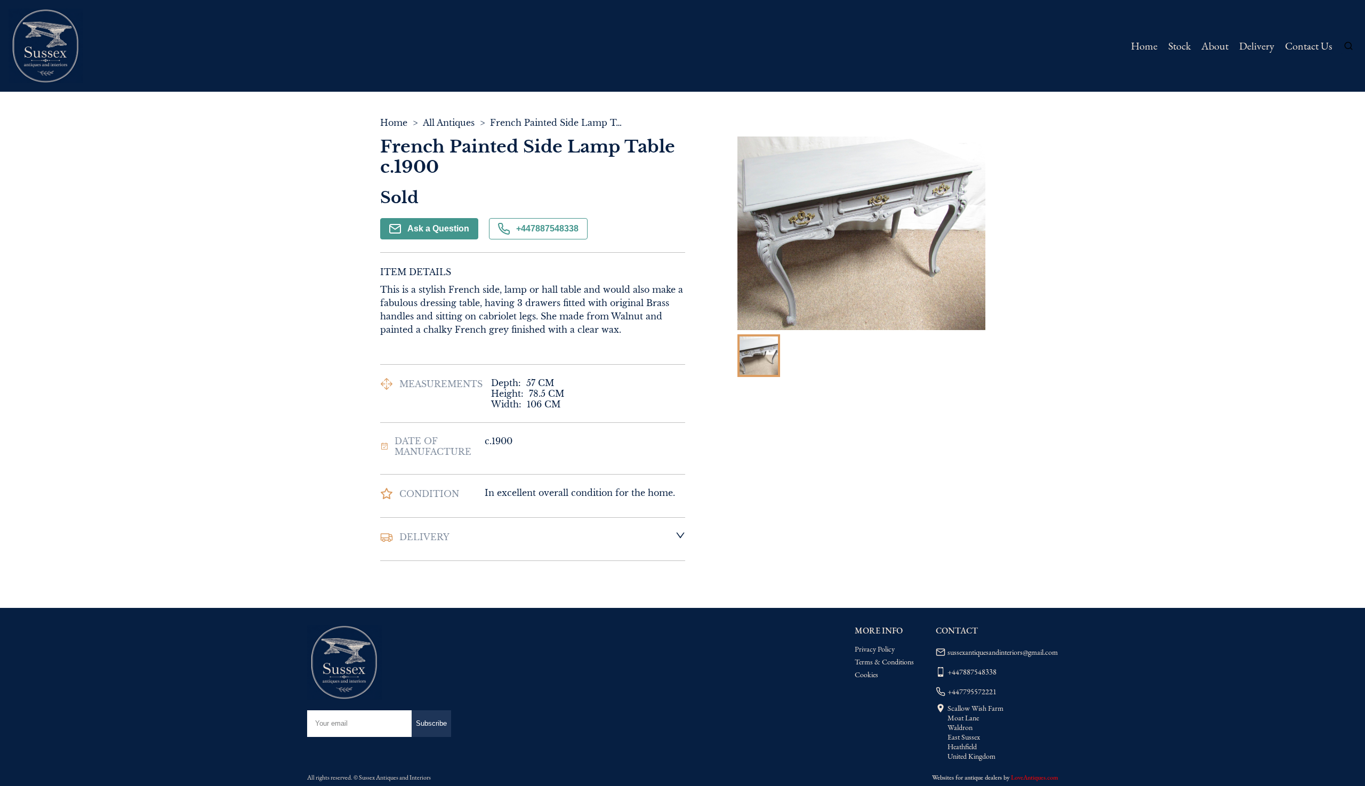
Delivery (1256, 46)
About (1214, 46)
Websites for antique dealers (967, 777)
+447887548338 (547, 228)
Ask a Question (438, 228)
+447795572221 (972, 691)
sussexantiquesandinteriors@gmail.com (1003, 652)
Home (1144, 46)
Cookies (866, 674)
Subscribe (431, 723)
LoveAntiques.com (1034, 777)
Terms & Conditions (884, 662)
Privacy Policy (875, 649)
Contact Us (1308, 46)
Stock (1179, 46)
